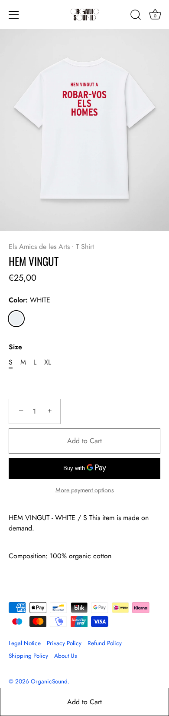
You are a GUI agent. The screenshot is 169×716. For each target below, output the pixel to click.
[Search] (135, 16)
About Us (65, 655)
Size (15, 347)
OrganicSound (49, 681)
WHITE (16, 318)
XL (47, 362)
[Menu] (13, 14)
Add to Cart (84, 702)
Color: (29, 300)
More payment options (84, 490)
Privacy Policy (64, 643)
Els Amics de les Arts (39, 247)
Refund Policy (105, 643)
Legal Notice (25, 643)
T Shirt (85, 247)
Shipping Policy (28, 655)
